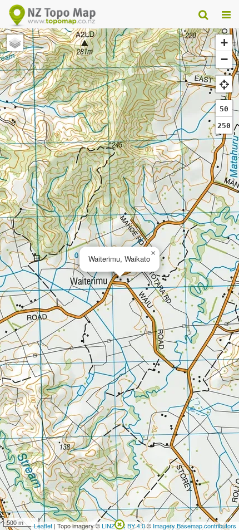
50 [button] (224, 109)
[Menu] (226, 14)
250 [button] (224, 125)
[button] (153, 253)
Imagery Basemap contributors (194, 525)
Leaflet (43, 525)
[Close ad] (119, 523)
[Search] (203, 14)
